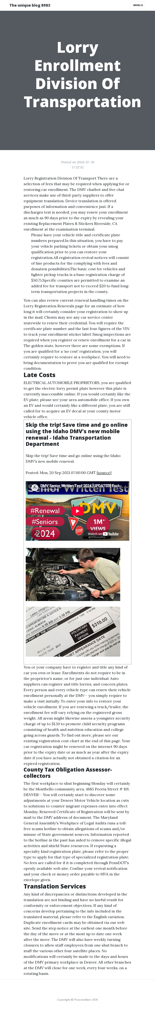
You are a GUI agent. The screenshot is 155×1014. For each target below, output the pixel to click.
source (104, 472)
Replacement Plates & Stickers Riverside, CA (78, 223)
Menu (137, 5)
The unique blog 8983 (29, 5)
